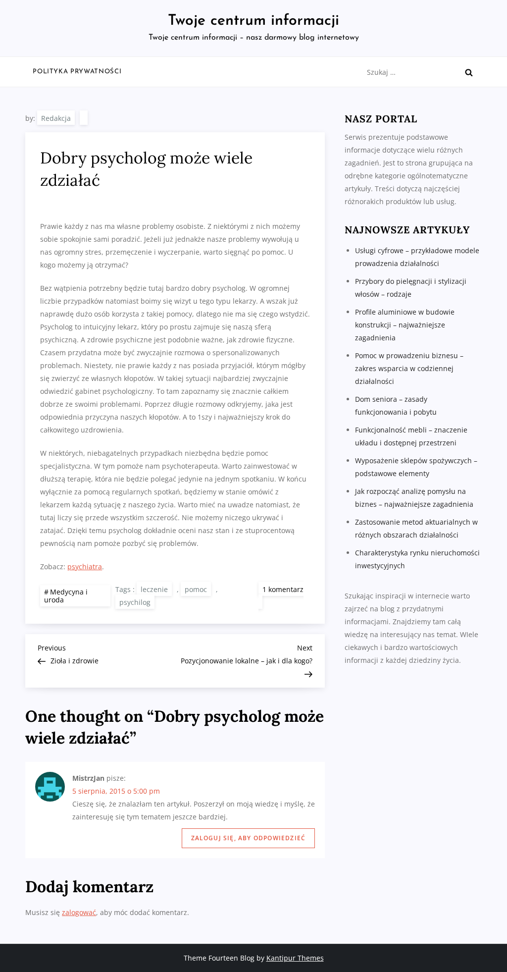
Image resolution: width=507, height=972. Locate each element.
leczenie (154, 589)
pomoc (196, 589)
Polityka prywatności (77, 71)
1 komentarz (281, 597)
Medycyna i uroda (66, 596)
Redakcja (56, 118)
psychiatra (84, 566)
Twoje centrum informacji (253, 21)
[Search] (469, 72)
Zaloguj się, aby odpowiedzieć (248, 838)
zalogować (79, 912)
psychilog (135, 602)
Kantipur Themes (295, 958)
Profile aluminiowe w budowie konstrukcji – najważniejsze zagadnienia (405, 324)
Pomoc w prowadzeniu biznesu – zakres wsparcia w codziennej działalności (409, 368)
